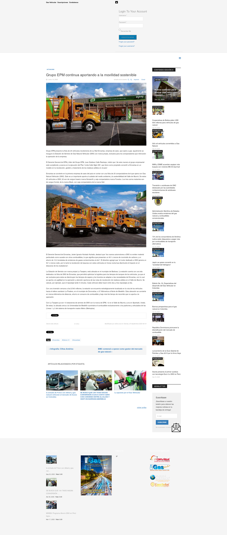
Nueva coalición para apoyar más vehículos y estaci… (166, 92)
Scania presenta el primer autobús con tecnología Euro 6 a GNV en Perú (166, 373)
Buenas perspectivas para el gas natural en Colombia (164, 307)
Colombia (56, 340)
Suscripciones (62, 2)
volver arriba (141, 407)
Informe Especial (161, 80)
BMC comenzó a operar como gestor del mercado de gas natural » (120, 350)
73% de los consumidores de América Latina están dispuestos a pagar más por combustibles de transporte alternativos (166, 240)
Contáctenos (73, 2)
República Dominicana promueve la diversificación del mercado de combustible (165, 329)
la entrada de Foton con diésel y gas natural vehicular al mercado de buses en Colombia (61, 395)
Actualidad (50, 69)
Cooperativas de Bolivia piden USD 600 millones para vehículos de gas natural (165, 122)
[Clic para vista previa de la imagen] (96, 114)
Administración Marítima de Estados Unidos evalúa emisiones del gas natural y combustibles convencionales (165, 214)
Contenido (156, 270)
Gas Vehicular (51, 2)
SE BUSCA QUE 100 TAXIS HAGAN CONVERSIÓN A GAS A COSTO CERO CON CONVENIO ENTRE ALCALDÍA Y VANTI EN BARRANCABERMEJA (95, 396)
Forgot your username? (127, 46)
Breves (155, 337)
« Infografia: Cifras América (61, 348)
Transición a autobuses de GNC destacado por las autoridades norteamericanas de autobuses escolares (164, 189)
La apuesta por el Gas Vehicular (127, 393)
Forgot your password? (126, 42)
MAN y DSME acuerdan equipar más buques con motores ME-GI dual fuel (166, 165)
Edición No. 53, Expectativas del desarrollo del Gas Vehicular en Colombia (164, 285)
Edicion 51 (66, 340)
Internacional (157, 249)
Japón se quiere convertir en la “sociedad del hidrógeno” (163, 263)
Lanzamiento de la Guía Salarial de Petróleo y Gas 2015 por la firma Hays (166, 352)
